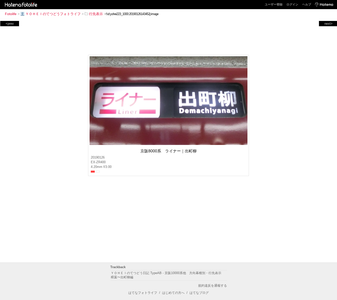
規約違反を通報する (212, 285)
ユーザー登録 (273, 4)
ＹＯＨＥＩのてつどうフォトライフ (53, 14)
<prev (10, 23)
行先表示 (96, 14)
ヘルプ (306, 4)
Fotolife (11, 14)
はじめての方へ (173, 293)
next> (328, 23)
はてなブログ (199, 293)
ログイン (292, 4)
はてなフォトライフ (142, 293)
